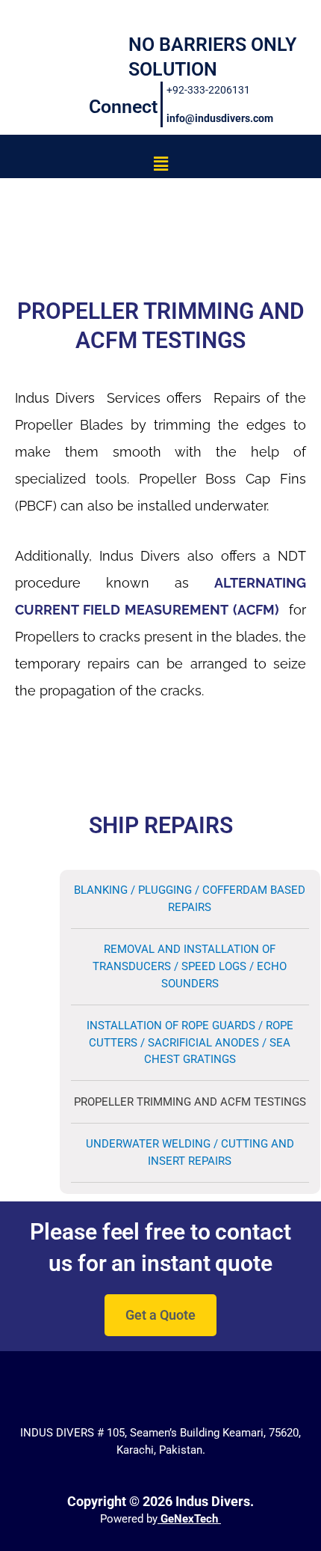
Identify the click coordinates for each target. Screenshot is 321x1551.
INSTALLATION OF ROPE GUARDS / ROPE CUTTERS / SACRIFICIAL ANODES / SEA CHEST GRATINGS (190, 1042)
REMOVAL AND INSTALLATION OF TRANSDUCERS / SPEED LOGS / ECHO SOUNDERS (190, 966)
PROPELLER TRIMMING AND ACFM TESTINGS (190, 1102)
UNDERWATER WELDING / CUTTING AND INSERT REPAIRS (190, 1152)
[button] (160, 164)
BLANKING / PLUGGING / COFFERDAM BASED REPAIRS (189, 898)
